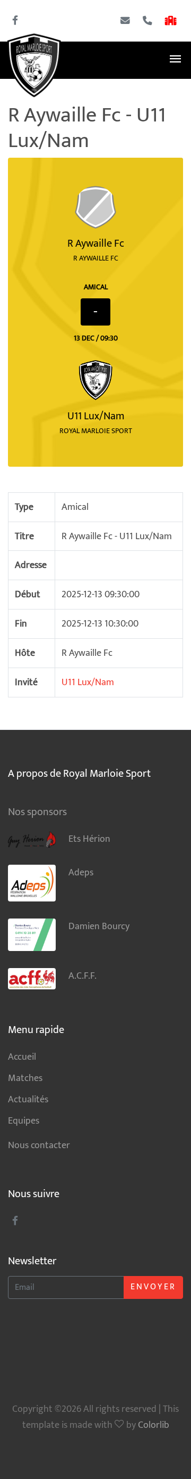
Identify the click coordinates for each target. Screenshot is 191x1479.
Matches (25, 1078)
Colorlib (153, 1425)
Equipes (23, 1120)
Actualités (28, 1099)
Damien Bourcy (98, 926)
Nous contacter (39, 1145)
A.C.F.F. (82, 976)
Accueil (22, 1056)
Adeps (80, 872)
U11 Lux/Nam (88, 682)
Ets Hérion (89, 839)
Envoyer (153, 1287)
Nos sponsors (37, 812)
